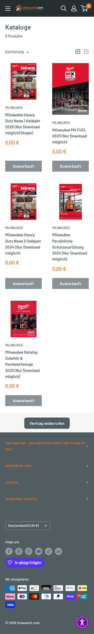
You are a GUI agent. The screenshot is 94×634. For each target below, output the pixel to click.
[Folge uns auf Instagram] (28, 551)
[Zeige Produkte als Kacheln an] (77, 51)
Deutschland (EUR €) (23, 525)
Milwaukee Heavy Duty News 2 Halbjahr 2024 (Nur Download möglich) (23, 243)
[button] (82, 622)
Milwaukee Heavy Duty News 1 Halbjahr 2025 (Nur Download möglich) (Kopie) (22, 123)
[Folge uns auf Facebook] (9, 551)
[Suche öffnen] (64, 8)
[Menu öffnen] (7, 9)
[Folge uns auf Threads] (18, 551)
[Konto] (74, 8)
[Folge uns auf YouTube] (38, 551)
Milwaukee (14, 107)
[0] (84, 8)
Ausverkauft (23, 166)
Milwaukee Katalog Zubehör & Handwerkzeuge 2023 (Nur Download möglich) (22, 364)
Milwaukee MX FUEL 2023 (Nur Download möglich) (69, 136)
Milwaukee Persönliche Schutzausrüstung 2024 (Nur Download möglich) (69, 246)
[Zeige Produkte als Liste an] (86, 51)
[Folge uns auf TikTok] (48, 551)
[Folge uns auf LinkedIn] (58, 551)
